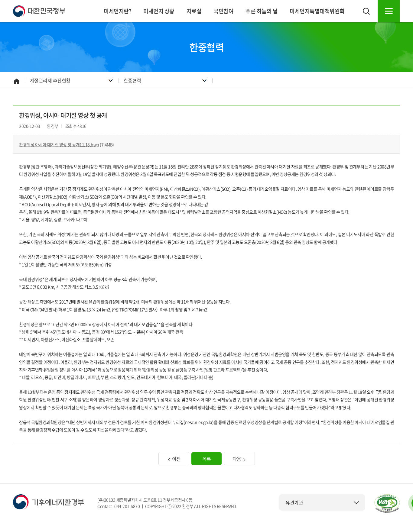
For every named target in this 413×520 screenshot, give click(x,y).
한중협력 (132, 80)
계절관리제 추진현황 (50, 80)
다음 (237, 458)
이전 (176, 458)
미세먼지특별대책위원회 (317, 11)
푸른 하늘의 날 (262, 11)
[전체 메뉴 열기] (389, 11)
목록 (206, 458)
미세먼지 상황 (158, 11)
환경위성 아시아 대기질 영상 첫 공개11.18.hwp (59, 144)
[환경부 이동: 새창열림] (48, 501)
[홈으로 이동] (39, 11)
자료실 (194, 11)
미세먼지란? (117, 11)
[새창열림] (387, 503)
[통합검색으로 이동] (366, 11)
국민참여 (223, 11)
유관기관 (294, 502)
